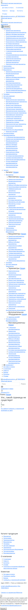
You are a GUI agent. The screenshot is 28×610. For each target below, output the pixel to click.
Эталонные (9, 128)
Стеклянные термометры (13, 118)
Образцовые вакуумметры (14, 85)
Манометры (7, 29)
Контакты (20, 11)
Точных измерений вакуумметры (16, 90)
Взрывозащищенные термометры (16, 101)
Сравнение (9, 365)
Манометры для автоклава (14, 45)
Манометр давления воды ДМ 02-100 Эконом (13, 472)
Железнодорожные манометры (15, 40)
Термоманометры (8, 68)
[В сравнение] (1, 415)
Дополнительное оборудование (13, 129)
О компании (19, 7)
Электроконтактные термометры (16, 124)
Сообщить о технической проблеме (14, 580)
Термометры (7, 98)
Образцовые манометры (13, 49)
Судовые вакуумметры (13, 86)
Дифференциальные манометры (16, 38)
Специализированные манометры (16, 55)
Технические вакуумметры (14, 88)
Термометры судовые (12, 122)
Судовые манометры (12, 57)
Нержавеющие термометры (14, 115)
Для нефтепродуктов (12, 103)
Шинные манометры (12, 62)
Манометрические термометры (15, 111)
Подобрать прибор (9, 576)
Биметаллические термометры (15, 100)
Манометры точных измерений (15, 47)
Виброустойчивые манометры (15, 34)
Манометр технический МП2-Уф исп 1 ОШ (13, 489)
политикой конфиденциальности (11, 605)
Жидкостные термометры (14, 105)
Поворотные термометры (14, 116)
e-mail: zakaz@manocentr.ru (9, 586)
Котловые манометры (12, 43)
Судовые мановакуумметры (14, 158)
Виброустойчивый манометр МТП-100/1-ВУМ (13, 523)
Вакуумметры (7, 70)
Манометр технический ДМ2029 (10, 505)
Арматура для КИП (11, 131)
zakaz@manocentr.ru (9, 16)
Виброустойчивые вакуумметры (16, 77)
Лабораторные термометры (14, 109)
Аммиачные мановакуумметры (15, 139)
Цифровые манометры (13, 60)
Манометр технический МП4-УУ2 (13, 454)
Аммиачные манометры (13, 30)
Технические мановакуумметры (15, 159)
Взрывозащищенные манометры (16, 32)
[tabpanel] (14, 471)
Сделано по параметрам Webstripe (11, 592)
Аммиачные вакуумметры (14, 72)
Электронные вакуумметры (14, 92)
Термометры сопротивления (14, 120)
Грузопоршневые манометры (15, 36)
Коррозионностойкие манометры (16, 42)
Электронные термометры (14, 126)
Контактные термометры (13, 107)
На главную (4, 408)
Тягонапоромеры (8, 133)
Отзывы (4, 14)
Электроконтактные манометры (16, 64)
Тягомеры (6, 94)
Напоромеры (7, 66)
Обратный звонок (6, 18)
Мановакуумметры (9, 135)
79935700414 (21, 16)
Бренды (12, 11)
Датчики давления (9, 96)
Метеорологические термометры (16, 113)
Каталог (6, 26)
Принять (3, 609)
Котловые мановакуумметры (15, 156)
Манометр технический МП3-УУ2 (13, 437)
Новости (4, 11)
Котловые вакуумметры (13, 83)
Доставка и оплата (7, 7)
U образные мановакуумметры (15, 137)
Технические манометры (13, 58)
